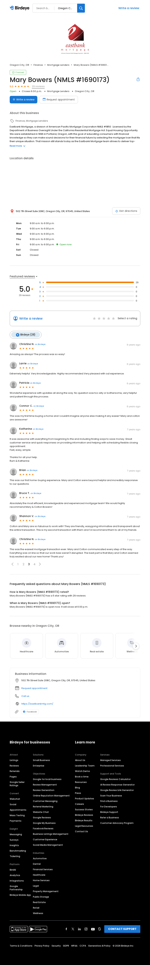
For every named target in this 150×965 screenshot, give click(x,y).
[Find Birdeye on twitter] (73, 929)
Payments (15, 820)
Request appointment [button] (34, 688)
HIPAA (74, 945)
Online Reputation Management (51, 795)
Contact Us (81, 831)
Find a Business (109, 801)
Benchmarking (18, 850)
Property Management (46, 891)
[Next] (136, 646)
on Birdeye (40, 344)
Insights (14, 845)
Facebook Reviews (43, 828)
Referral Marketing (43, 806)
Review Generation (43, 790)
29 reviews (38, 86)
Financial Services (43, 869)
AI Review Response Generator (117, 784)
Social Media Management (48, 844)
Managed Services (110, 760)
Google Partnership (16, 888)
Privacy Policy (42, 945)
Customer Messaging (45, 801)
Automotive (40, 858)
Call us (25, 696)
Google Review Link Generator (117, 790)
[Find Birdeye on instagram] (86, 929)
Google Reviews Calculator (115, 779)
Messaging (16, 834)
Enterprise (38, 765)
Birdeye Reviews (84, 815)
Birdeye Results (83, 820)
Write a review (128, 8)
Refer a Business (109, 817)
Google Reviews (42, 817)
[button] (12, 564)
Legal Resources (84, 825)
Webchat (15, 798)
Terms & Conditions (21, 945)
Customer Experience (45, 839)
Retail (36, 907)
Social (13, 804)
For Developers (108, 806)
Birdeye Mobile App (20, 895)
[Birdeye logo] (20, 8)
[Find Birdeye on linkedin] (79, 929)
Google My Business (44, 823)
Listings (14, 760)
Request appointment (61, 99)
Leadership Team (85, 765)
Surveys (14, 839)
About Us (80, 760)
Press (78, 793)
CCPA (83, 945)
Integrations (17, 880)
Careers (79, 804)
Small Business (41, 760)
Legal (36, 885)
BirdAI (13, 869)
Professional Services (112, 765)
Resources (81, 782)
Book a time (82, 776)
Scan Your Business (111, 795)
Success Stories (84, 809)
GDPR (66, 945)
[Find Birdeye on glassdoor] (99, 929)
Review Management (45, 784)
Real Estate (39, 902)
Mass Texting (17, 815)
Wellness (38, 913)
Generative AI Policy (99, 945)
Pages (13, 776)
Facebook (32, 711)
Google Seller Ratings (17, 784)
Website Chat (41, 812)
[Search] (81, 8)
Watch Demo (82, 771)
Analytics (15, 875)
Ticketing (15, 856)
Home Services (41, 880)
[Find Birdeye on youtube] (93, 929)
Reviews (14, 765)
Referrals (15, 771)
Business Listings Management (50, 834)
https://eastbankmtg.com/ (37, 703)
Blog (77, 787)
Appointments (18, 809)
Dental (37, 863)
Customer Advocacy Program (117, 823)
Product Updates (84, 798)
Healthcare (39, 874)
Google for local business (47, 779)
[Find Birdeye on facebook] (66, 929)
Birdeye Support (109, 812)
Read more (16, 145)
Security (56, 945)
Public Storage (41, 896)
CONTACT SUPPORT (122, 929)
